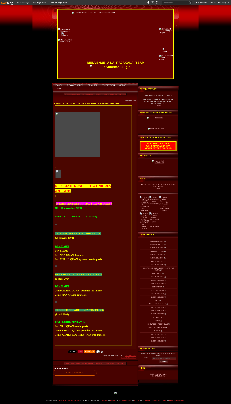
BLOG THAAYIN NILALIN (158, 374)
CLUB (157, 300)
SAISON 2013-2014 (157, 314)
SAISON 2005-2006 (156, 241)
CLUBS (58, 88)
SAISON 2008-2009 (157, 310)
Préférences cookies (176, 400)
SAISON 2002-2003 (157, 337)
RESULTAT (92, 85)
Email (145, 358)
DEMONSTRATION (75, 85)
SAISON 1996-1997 (157, 334)
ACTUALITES (157, 317)
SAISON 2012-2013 (156, 258)
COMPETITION (108, 85)
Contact (158, 105)
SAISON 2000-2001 (157, 277)
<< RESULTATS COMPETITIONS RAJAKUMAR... (79, 94)
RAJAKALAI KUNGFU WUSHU (68, 400)
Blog (146, 95)
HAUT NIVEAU (157, 273)
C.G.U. (136, 400)
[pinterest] (157, 2)
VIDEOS (122, 85)
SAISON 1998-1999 (157, 294)
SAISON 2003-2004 (130, 356)
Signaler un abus (125, 400)
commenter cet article (128, 357)
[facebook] (148, 2)
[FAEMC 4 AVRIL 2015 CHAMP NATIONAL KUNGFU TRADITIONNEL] (145, 206)
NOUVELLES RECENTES (157, 304)
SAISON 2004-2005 (156, 248)
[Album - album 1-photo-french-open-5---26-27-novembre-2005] (164, 206)
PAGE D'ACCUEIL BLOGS (157, 327)
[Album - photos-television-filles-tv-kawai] (154, 219)
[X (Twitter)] (152, 2)
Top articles (103, 400)
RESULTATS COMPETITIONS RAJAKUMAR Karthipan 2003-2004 (86, 103)
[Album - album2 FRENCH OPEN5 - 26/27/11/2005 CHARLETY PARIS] (144, 225)
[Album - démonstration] (154, 199)
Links (158, 188)
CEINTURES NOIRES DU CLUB (157, 324)
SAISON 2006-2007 (157, 261)
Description (147, 99)
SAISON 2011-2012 (156, 251)
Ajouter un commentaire (74, 373)
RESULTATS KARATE (157, 290)
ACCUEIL (59, 85)
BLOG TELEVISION (158, 376)
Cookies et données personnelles (154, 400)
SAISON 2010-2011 (157, 265)
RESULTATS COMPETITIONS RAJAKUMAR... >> (111, 94)
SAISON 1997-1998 (157, 307)
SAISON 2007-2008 (157, 280)
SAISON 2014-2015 (157, 283)
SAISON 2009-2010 (157, 341)
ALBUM (157, 320)
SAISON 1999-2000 (157, 297)
